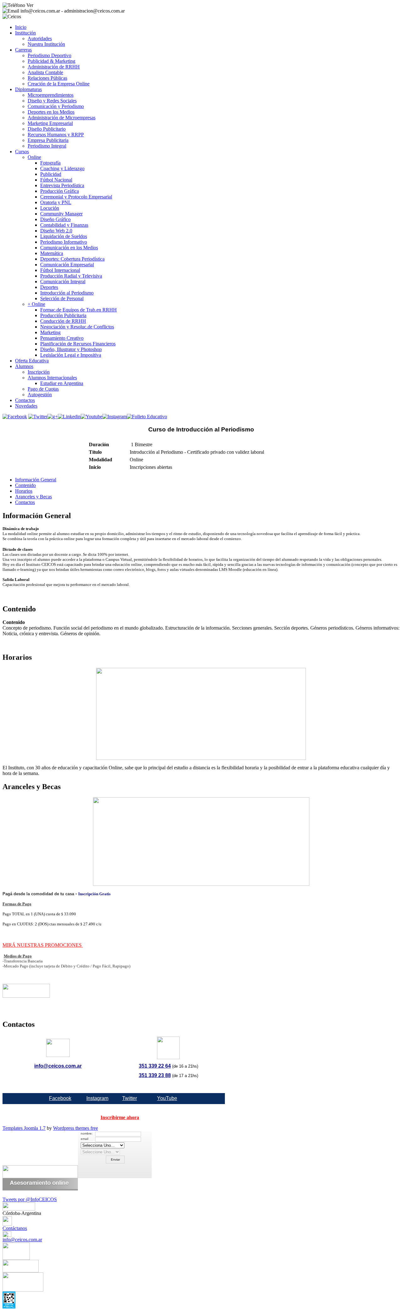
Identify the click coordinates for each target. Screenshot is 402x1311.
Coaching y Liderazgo (62, 168)
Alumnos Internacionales (52, 377)
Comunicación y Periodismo (56, 106)
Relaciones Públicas (47, 78)
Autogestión (40, 394)
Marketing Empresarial (50, 123)
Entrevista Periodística (62, 185)
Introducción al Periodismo (67, 292)
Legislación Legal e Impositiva (70, 355)
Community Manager (61, 213)
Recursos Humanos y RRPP (56, 134)
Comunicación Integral (62, 281)
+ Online (36, 304)
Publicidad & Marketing (51, 61)
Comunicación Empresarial (67, 264)
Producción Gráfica (59, 191)
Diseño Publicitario (47, 129)
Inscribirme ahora (119, 1117)
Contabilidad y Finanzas (64, 225)
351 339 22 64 (155, 1066)
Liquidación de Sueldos (63, 236)
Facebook (60, 1098)
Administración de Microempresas (61, 117)
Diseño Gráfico (55, 219)
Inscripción (39, 372)
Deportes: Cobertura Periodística (72, 259)
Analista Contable (45, 72)
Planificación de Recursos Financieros (78, 343)
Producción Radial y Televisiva (71, 276)
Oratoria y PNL (55, 202)
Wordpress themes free (75, 1128)
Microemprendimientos (50, 95)
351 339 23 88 (155, 1075)
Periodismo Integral (47, 146)
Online (34, 157)
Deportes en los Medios (51, 112)
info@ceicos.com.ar (58, 1066)
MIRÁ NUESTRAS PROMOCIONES (43, 945)
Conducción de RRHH (63, 321)
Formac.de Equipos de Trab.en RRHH (78, 309)
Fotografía (50, 162)
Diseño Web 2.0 (56, 230)
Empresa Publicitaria (48, 140)
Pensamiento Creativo (62, 338)
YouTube (167, 1098)
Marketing (50, 332)
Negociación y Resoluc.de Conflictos (77, 326)
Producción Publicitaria (63, 315)
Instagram (97, 1098)
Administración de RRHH (54, 66)
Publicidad (50, 174)
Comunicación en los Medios (69, 247)
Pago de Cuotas (43, 389)
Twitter (129, 1098)
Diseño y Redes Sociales (52, 100)
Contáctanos (15, 1228)
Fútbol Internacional (60, 270)
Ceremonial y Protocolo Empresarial (76, 196)
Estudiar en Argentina (61, 383)
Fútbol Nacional (56, 179)
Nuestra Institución (46, 44)
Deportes (49, 287)
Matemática (51, 253)
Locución (49, 208)
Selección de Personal (62, 298)
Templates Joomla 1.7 (24, 1128)
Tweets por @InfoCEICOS (30, 1199)
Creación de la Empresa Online (59, 83)
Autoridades (40, 38)
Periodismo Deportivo (49, 55)
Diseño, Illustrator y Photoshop (71, 349)
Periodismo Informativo (63, 242)
